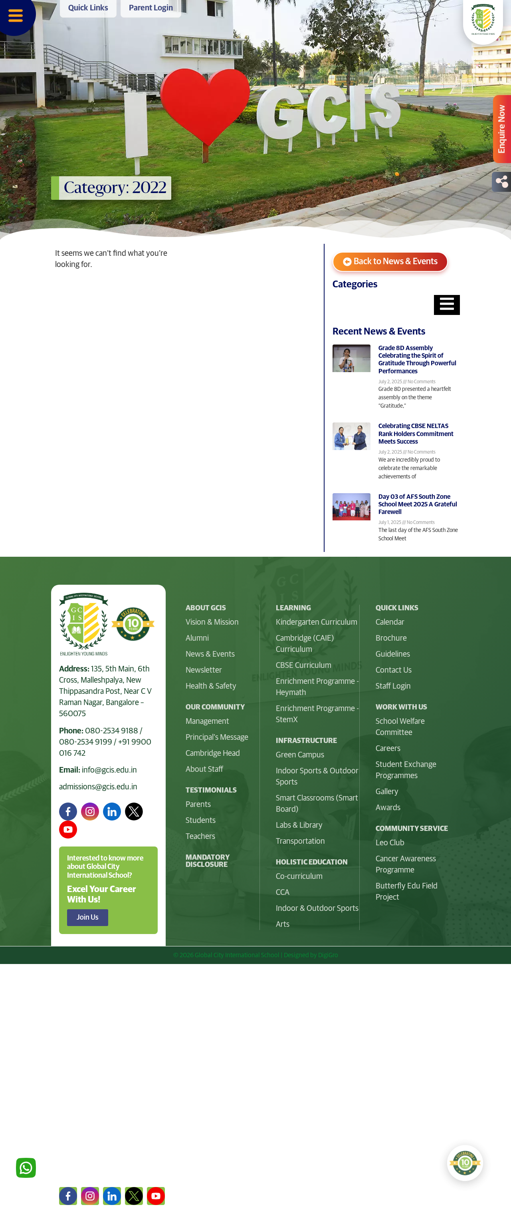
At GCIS (73, 1018)
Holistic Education (92, 1079)
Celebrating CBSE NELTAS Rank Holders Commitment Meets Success (416, 433)
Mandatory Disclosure (208, 861)
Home (70, 998)
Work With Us (84, 1099)
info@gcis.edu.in (109, 770)
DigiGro (328, 955)
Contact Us (79, 1140)
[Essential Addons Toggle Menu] (447, 305)
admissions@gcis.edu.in (98, 787)
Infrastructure (85, 1059)
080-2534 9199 (85, 742)
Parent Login (82, 1161)
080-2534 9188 (111, 731)
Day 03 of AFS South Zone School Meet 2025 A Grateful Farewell (417, 504)
